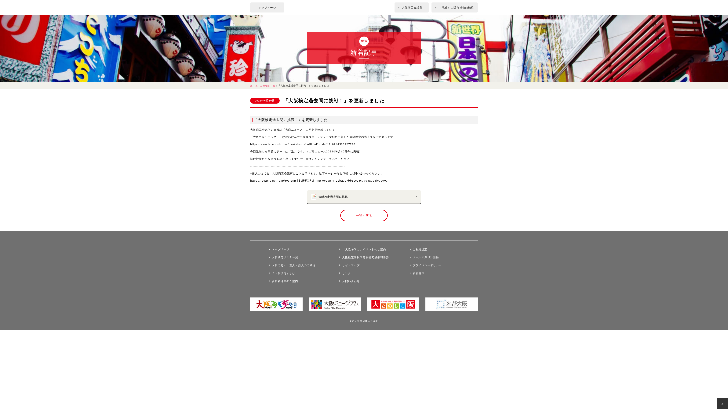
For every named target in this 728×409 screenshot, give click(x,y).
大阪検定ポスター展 (285, 257)
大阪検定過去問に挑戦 (367, 196)
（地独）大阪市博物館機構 (454, 7)
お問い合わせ (351, 281)
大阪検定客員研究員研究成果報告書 (365, 257)
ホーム (254, 85)
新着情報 (418, 273)
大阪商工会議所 (410, 7)
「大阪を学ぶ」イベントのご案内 (364, 249)
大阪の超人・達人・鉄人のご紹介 (294, 265)
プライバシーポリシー (427, 265)
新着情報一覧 (267, 85)
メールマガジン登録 (426, 257)
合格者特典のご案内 (285, 281)
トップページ (267, 7)
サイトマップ (351, 265)
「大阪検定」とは (283, 273)
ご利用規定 (420, 249)
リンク (346, 273)
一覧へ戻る (364, 215)
